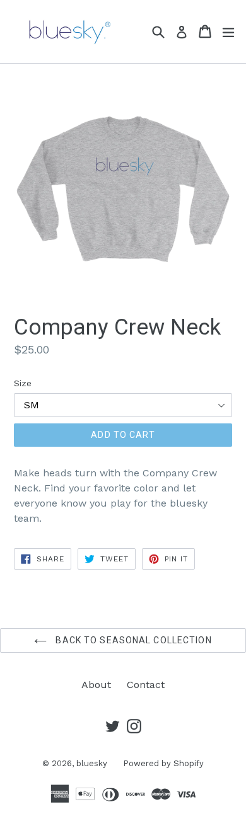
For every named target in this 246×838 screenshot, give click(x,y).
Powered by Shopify (163, 763)
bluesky (91, 763)
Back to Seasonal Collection (132, 640)
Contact (146, 685)
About (96, 685)
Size (23, 383)
